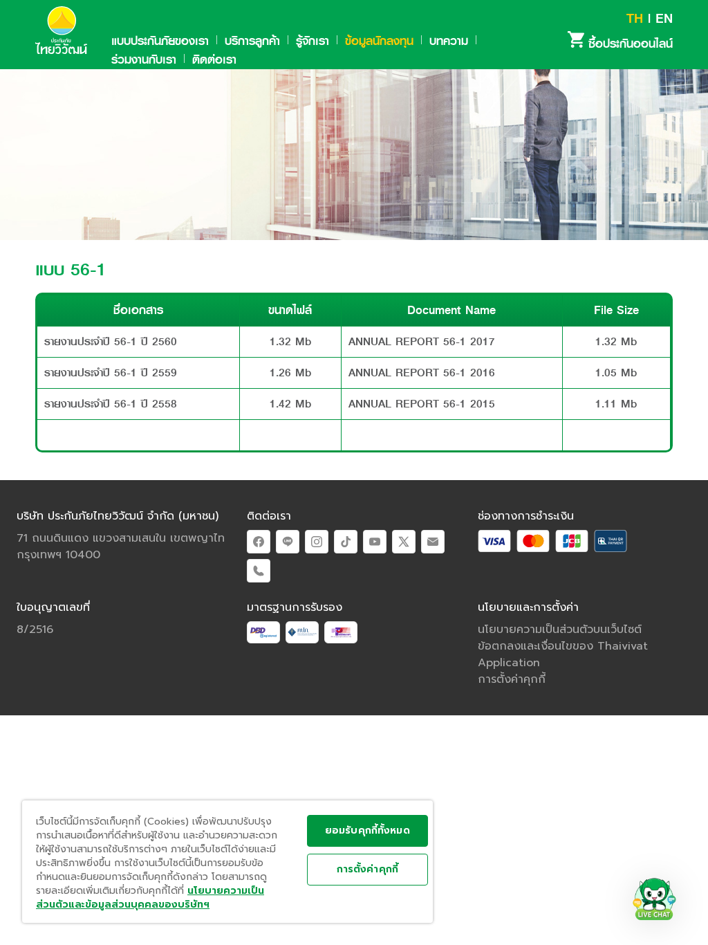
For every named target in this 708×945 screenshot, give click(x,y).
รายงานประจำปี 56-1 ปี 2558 (110, 403)
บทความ (448, 41)
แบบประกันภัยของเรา (160, 41)
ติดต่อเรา (214, 60)
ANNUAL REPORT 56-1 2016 (421, 372)
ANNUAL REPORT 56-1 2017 (421, 341)
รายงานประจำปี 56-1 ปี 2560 (110, 341)
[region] (227, 861)
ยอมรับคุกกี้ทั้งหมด (367, 830)
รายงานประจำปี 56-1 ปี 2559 (110, 372)
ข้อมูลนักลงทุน (379, 41)
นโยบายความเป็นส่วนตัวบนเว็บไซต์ (560, 629)
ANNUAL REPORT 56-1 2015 (421, 403)
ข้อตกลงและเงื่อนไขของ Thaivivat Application (563, 654)
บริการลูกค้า (252, 41)
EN (664, 18)
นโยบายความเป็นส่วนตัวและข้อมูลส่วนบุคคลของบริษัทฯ (150, 897)
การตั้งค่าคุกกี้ (367, 869)
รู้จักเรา (312, 41)
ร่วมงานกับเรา (143, 60)
